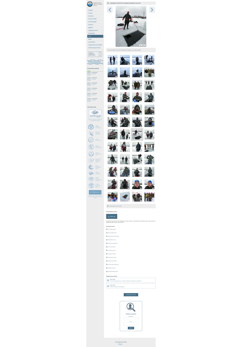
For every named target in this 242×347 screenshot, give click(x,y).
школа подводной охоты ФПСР (97, 173)
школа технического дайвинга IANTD (98, 146)
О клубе (90, 13)
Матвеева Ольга (112, 239)
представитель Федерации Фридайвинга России (98, 160)
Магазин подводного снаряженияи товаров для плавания (95, 120)
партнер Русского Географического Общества (98, 179)
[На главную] (90, 4)
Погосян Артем (111, 247)
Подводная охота (93, 30)
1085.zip (112, 216)
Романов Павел (112, 254)
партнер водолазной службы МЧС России (97, 185)
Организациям (92, 21)
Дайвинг (90, 27)
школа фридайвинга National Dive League (98, 167)
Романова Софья (112, 257)
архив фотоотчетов (131, 294)
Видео (90, 39)
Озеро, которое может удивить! (117, 286)
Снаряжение (91, 42)
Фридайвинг (91, 33)
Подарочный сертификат (95, 45)
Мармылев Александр (113, 236)
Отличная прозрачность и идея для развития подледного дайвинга (125, 280)
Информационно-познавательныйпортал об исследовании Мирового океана (95, 196)
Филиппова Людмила (113, 264)
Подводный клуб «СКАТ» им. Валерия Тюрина (97, 4)
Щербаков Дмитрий (113, 271)
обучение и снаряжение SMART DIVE (97, 133)
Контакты (91, 16)
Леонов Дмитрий (112, 232)
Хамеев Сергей (111, 268)
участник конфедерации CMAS (98, 153)
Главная (90, 10)
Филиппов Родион (112, 261)
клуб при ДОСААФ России (98, 140)
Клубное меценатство (94, 47)
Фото (89, 36)
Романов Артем (112, 250)
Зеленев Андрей (112, 229)
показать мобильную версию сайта (92, 54)
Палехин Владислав (113, 243)
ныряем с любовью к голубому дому (98, 126)
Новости (90, 24)
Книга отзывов (92, 19)
